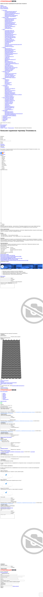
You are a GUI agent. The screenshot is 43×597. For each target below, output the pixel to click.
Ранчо (3, 166)
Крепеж (4, 120)
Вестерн (3, 163)
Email (12, 513)
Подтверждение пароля (4, 580)
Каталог (2, 127)
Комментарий (13, 419)
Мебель (4, 78)
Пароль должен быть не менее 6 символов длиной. (10, 581)
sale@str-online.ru (3, 383)
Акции (4, 393)
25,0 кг (3, 224)
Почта (12, 280)
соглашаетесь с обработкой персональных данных (25, 412)
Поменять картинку (4, 448)
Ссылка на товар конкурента (16, 281)
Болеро (3, 168)
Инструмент (5, 119)
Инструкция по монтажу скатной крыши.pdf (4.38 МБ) (10, 256)
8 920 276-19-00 (3, 6)
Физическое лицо (5, 440)
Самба (3, 159)
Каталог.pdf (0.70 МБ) (4, 254)
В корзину (2, 144)
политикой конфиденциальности (6, 413)
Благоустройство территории (8, 97)
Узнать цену (2, 145)
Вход (1, 7)
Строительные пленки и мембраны (9, 115)
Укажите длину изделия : (16, 336)
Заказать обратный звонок (12, 382)
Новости (4, 394)
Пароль (13, 436)
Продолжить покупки (9, 507)
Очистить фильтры (4, 387)
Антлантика (4, 165)
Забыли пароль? (3, 437)
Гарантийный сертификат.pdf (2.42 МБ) (8, 257)
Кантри (3, 157)
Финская (3, 156)
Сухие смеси (5, 118)
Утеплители (5, 116)
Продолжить (2, 276)
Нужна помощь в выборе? (5, 263)
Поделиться (2, 151)
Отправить (2, 147)
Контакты (2, 381)
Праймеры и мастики (7, 117)
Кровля (4, 47)
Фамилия (13, 445)
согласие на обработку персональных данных (15, 451)
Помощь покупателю (4, 380)
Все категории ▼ (3, 124)
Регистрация (5, 7)
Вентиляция (5, 110)
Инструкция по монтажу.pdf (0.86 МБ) (7, 255)
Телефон (13, 279)
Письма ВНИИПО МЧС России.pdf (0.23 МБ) (9, 259)
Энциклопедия (5, 399)
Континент (4, 164)
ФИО (12, 511)
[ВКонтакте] (1, 153)
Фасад (4, 29)
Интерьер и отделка (6, 71)
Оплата (4, 398)
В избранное (2, 154)
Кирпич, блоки (5, 17)
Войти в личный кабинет (5, 450)
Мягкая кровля (11, 127)
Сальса (3, 167)
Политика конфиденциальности (18, 385)
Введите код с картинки (16, 449)
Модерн (3, 158)
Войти (6, 572)
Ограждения (5, 85)
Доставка (4, 397)
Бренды (1, 5)
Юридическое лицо (5, 441)
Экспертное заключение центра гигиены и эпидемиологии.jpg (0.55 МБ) (14, 260)
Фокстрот (4, 160)
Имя (12, 278)
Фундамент (5, 10)
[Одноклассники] (2, 153)
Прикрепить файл (3, 282)
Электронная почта (15, 427)
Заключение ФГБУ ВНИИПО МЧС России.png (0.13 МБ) (11, 258)
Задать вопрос (9, 383)
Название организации (15, 442)
